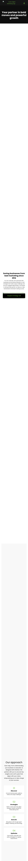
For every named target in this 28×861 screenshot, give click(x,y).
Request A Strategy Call (14, 296)
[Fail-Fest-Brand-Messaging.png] (13, 292)
